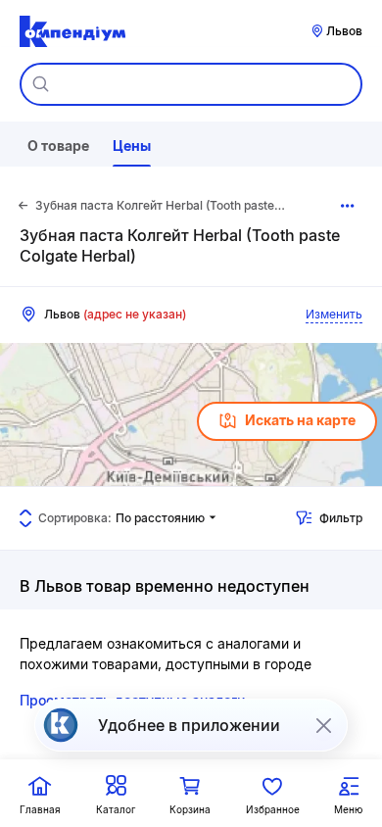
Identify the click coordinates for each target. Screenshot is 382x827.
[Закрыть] (323, 725)
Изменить (334, 314)
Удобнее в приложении (189, 725)
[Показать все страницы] (348, 205)
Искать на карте (300, 420)
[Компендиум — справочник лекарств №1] (72, 31)
